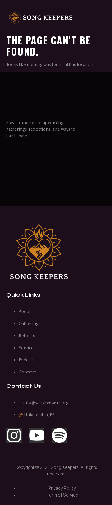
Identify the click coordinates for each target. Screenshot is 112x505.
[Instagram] (14, 435)
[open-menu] (102, 18)
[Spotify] (59, 435)
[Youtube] (36, 435)
